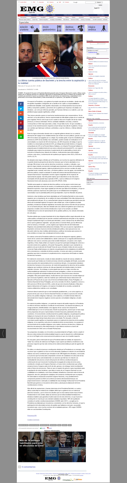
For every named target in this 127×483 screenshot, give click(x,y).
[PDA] (19, 2)
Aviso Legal (88, 473)
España (53, 15)
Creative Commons (33, 420)
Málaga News (85, 15)
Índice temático (49, 473)
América (29, 15)
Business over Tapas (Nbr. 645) (95, 88)
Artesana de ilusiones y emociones (96, 123)
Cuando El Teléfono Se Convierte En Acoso (98, 61)
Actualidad (43, 17)
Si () (43, 428)
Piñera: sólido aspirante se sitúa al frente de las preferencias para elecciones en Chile (65, 438)
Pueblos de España (68, 15)
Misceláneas (66, 19)
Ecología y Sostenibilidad (55, 19)
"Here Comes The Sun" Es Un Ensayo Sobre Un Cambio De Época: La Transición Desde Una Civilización (98, 82)
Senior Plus (35, 19)
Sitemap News (56, 473)
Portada (37, 473)
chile (70, 425)
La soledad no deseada (93, 168)
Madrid (100, 7)
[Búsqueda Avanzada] (37, 2)
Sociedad (60, 17)
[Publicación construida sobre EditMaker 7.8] (78, 480)
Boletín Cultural (100, 15)
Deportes (51, 17)
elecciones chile (45, 425)
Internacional (23, 17)
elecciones (53, 425)
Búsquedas (62, 473)
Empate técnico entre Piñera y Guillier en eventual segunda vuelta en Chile (52, 438)
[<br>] (52, 471)
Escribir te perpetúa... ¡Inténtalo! (100, 19)
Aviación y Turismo (94, 105)
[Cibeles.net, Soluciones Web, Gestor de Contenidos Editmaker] (68, 480)
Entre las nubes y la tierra (94, 148)
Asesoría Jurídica (75, 19)
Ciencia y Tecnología (85, 19)
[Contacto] (63, 2)
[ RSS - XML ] (68, 473)
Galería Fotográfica (43, 19)
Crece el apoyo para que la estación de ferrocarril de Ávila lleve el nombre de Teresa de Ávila (97, 129)
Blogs (106, 17)
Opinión (73, 17)
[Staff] (57, 2)
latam (59, 425)
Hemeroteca (42, 473)
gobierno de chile (23, 425)
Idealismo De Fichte (92, 71)
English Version (90, 182)
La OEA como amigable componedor (96, 76)
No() (50, 428)
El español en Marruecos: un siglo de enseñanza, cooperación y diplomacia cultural (96, 142)
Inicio (19, 15)
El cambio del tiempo (93, 152)
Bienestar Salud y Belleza (24, 19)
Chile (37, 15)
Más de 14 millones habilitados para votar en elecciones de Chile (32, 443)
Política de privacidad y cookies (78, 473)
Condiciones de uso (92, 52)
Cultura (67, 17)
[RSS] (31, 2)
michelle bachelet (34, 425)
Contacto (89, 184)
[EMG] (54, 480)
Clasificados (89, 180)
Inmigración (33, 17)
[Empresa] (48, 2)
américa (65, 425)
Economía (81, 17)
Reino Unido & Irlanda (95, 17)
